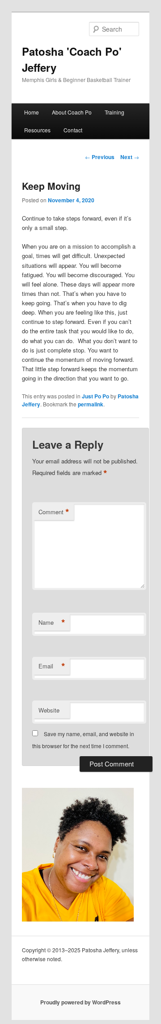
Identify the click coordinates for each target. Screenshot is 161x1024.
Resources (37, 130)
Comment (53, 512)
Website (48, 710)
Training (114, 112)
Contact (73, 130)
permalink (90, 404)
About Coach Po (72, 112)
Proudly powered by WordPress (80, 1002)
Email (51, 666)
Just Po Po (95, 396)
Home (31, 112)
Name (51, 622)
